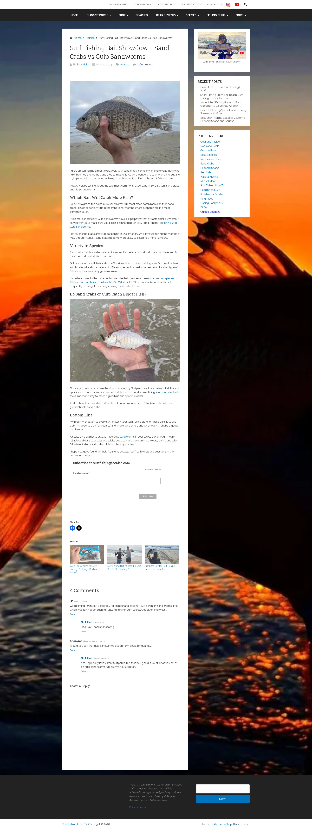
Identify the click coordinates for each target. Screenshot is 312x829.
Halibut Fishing (209, 176)
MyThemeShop (222, 824)
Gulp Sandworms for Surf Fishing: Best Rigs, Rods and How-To (84, 569)
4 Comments (145, 64)
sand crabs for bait (167, 392)
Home (74, 15)
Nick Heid (82, 64)
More (239, 15)
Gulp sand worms (124, 436)
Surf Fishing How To (212, 185)
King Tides (206, 198)
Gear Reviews (166, 15)
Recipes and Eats (210, 159)
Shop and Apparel (119, 4)
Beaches (142, 15)
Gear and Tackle (143, 4)
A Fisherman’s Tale (211, 194)
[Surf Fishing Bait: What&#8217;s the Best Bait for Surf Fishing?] (124, 554)
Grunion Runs (208, 150)
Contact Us (214, 4)
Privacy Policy (137, 807)
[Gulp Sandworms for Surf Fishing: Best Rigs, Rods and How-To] (87, 554)
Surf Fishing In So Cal (75, 824)
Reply (72, 614)
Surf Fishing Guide (191, 4)
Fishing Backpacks (211, 203)
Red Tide (205, 172)
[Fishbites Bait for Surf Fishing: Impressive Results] (162, 554)
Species (191, 15)
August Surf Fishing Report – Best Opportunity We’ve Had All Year (220, 104)
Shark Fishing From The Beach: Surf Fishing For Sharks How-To (221, 96)
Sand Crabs (207, 163)
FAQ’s (203, 207)
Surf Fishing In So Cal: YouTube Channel (222, 62)
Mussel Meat (208, 181)
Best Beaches (208, 154)
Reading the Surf (210, 189)
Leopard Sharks (209, 168)
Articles (124, 64)
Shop (122, 15)
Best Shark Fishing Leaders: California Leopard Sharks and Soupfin (222, 119)
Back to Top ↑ (241, 824)
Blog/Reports (97, 15)
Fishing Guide (216, 15)
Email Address (81, 473)
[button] (245, 4)
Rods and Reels (167, 4)
